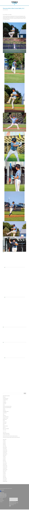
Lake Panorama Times (3, 494)
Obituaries (4, 415)
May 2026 (4, 443)
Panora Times (2, 492)
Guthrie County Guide (3, 495)
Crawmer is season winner (6, 434)
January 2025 (4, 464)
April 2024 (4, 476)
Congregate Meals (5, 399)
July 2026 (4, 440)
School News (4, 423)
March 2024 (4, 477)
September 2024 (5, 469)
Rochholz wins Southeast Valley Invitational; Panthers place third (11, 437)
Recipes (4, 420)
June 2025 (4, 457)
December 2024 (5, 465)
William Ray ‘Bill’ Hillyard (6, 433)
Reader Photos (5, 419)
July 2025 (4, 456)
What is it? (4, 427)
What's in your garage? (6, 428)
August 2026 (4, 439)
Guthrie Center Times (3, 493)
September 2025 (5, 453)
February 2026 (5, 447)
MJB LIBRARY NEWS (5, 411)
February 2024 (5, 478)
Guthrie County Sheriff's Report (7, 407)
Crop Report (4, 402)
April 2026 (4, 444)
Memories (4, 410)
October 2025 (5, 452)
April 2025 (4, 460)
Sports (7, 9)
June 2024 (4, 473)
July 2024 (4, 472)
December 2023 (5, 481)
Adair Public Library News (6, 395)
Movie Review (5, 412)
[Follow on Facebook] (0, 491)
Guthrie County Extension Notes (7, 406)
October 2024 (5, 468)
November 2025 (5, 451)
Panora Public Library (5, 416)
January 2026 (4, 448)
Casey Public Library (5, 398)
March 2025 (4, 461)
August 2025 (4, 455)
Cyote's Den (4, 403)
